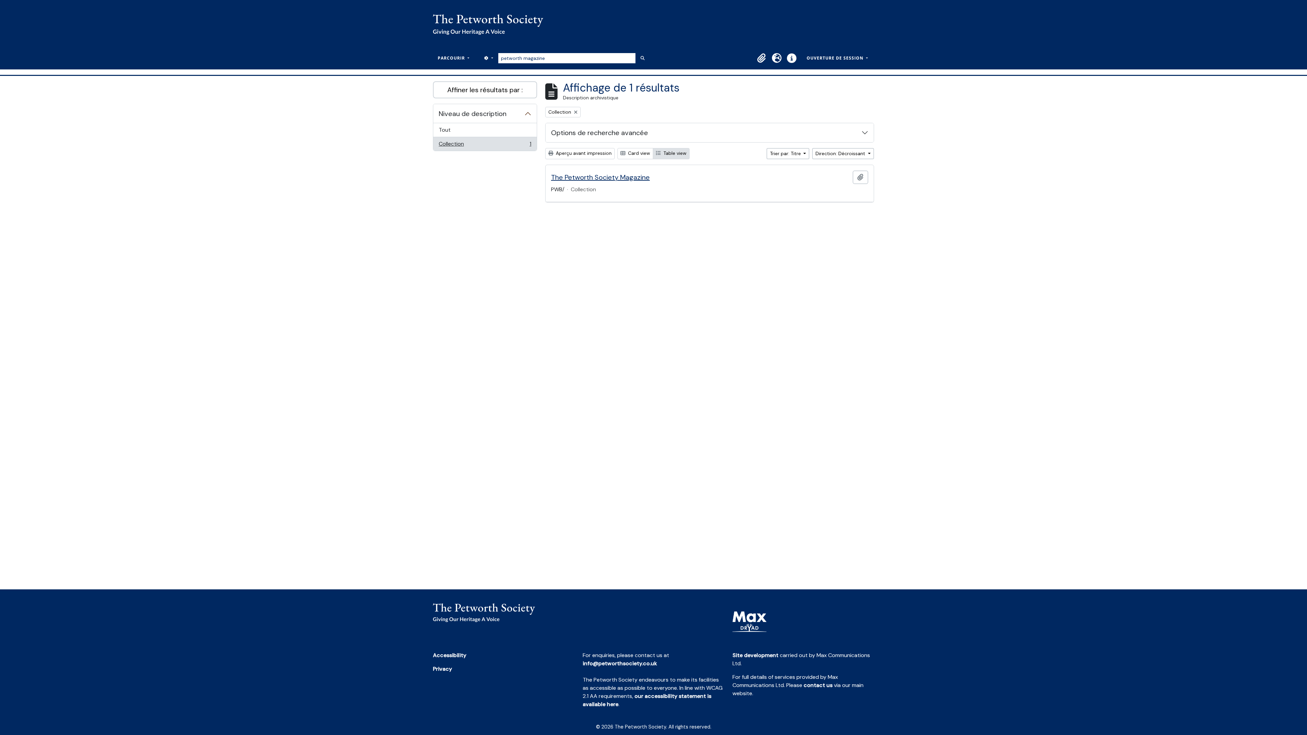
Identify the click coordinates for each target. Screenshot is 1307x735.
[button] (761, 58)
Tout (445, 129)
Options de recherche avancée (599, 132)
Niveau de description (472, 113)
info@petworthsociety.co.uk (620, 663)
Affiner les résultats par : (485, 89)
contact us (818, 685)
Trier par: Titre (786, 153)
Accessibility (449, 655)
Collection (484, 145)
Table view (674, 153)
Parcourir (452, 58)
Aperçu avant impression (583, 153)
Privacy (442, 668)
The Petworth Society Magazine (600, 177)
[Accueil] (491, 24)
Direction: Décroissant (841, 153)
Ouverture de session (836, 58)
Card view (638, 153)
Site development (755, 655)
